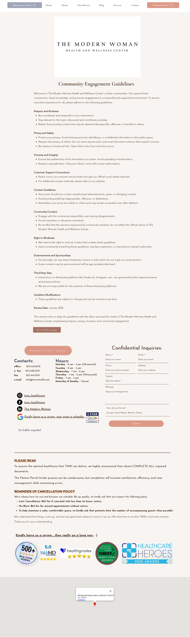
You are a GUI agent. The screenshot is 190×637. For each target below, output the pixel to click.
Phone (108, 365)
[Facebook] (19, 402)
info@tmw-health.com (38, 380)
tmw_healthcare (34, 395)
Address (142, 365)
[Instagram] (19, 395)
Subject (109, 376)
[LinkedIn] (19, 409)
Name (108, 355)
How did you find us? (116, 408)
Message (110, 387)
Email (141, 355)
